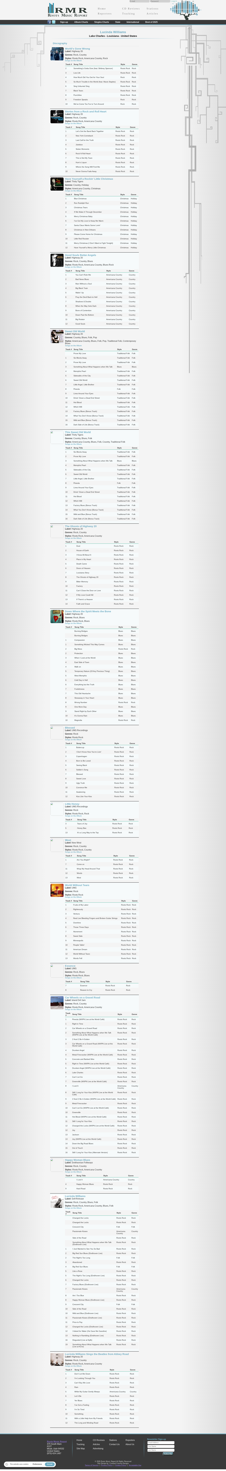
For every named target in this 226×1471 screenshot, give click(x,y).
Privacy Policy (107, 1465)
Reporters (105, 13)
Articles (152, 13)
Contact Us (114, 1444)
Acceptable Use (135, 1465)
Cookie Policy (120, 1465)
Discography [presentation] (60, 43)
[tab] (59, 43)
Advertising (98, 1448)
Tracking (128, 13)
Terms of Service (91, 1465)
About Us (130, 1444)
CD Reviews (131, 8)
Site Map (81, 1448)
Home (102, 8)
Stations (153, 8)
